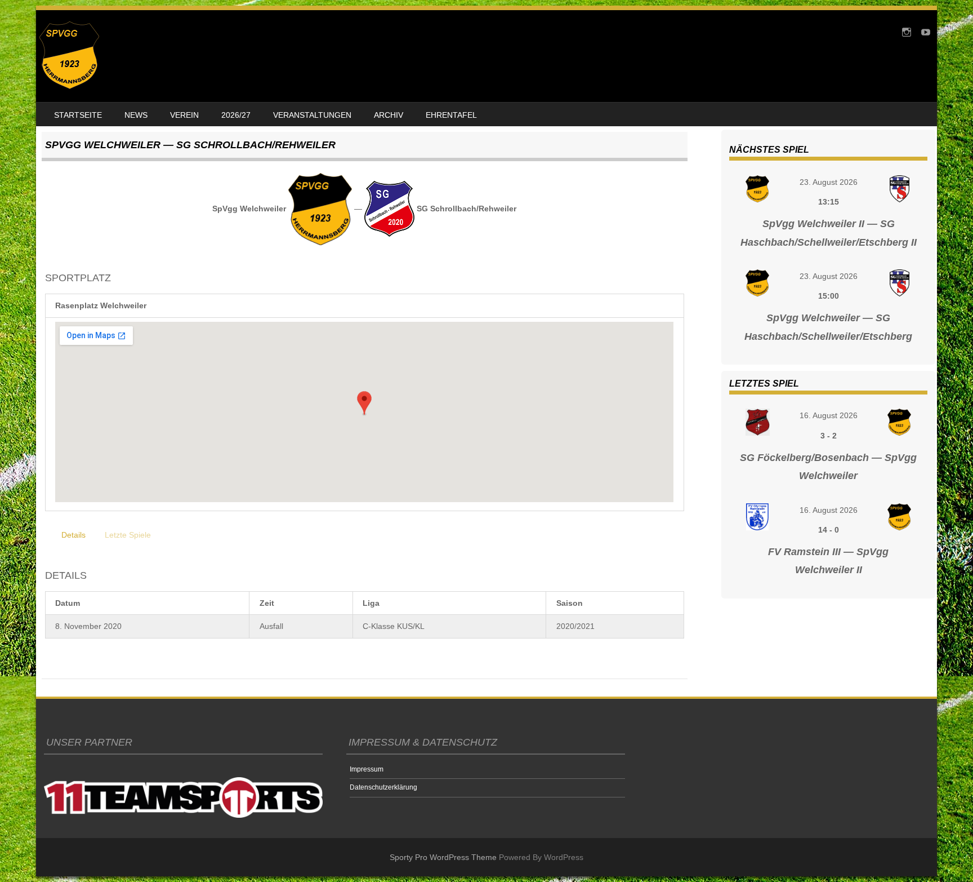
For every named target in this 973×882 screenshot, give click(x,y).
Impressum (366, 769)
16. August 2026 (829, 415)
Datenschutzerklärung (383, 787)
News (136, 114)
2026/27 (236, 114)
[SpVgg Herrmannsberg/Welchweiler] (69, 86)
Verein (184, 114)
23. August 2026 (829, 182)
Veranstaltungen (312, 114)
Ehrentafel (451, 114)
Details (73, 534)
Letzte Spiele (128, 534)
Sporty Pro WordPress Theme (443, 857)
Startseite (78, 114)
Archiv (388, 114)
